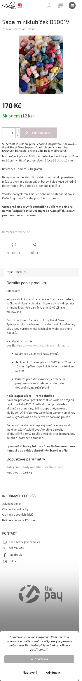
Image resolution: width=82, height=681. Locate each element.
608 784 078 (16, 548)
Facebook (15, 555)
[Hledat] (49, 5)
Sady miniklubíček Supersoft (43, 467)
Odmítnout (53, 673)
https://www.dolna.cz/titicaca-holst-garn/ (42, 345)
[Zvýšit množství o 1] (18, 130)
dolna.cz (14, 561)
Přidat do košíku (41, 132)
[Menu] (72, 5)
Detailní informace (14, 232)
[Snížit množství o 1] (18, 135)
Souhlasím (41, 659)
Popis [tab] (9, 272)
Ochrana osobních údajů (17, 515)
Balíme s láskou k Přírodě (18, 520)
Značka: (18, 29)
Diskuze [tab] (21, 272)
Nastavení (30, 672)
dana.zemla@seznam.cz (24, 542)
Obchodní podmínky (15, 509)
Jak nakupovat (11, 504)
